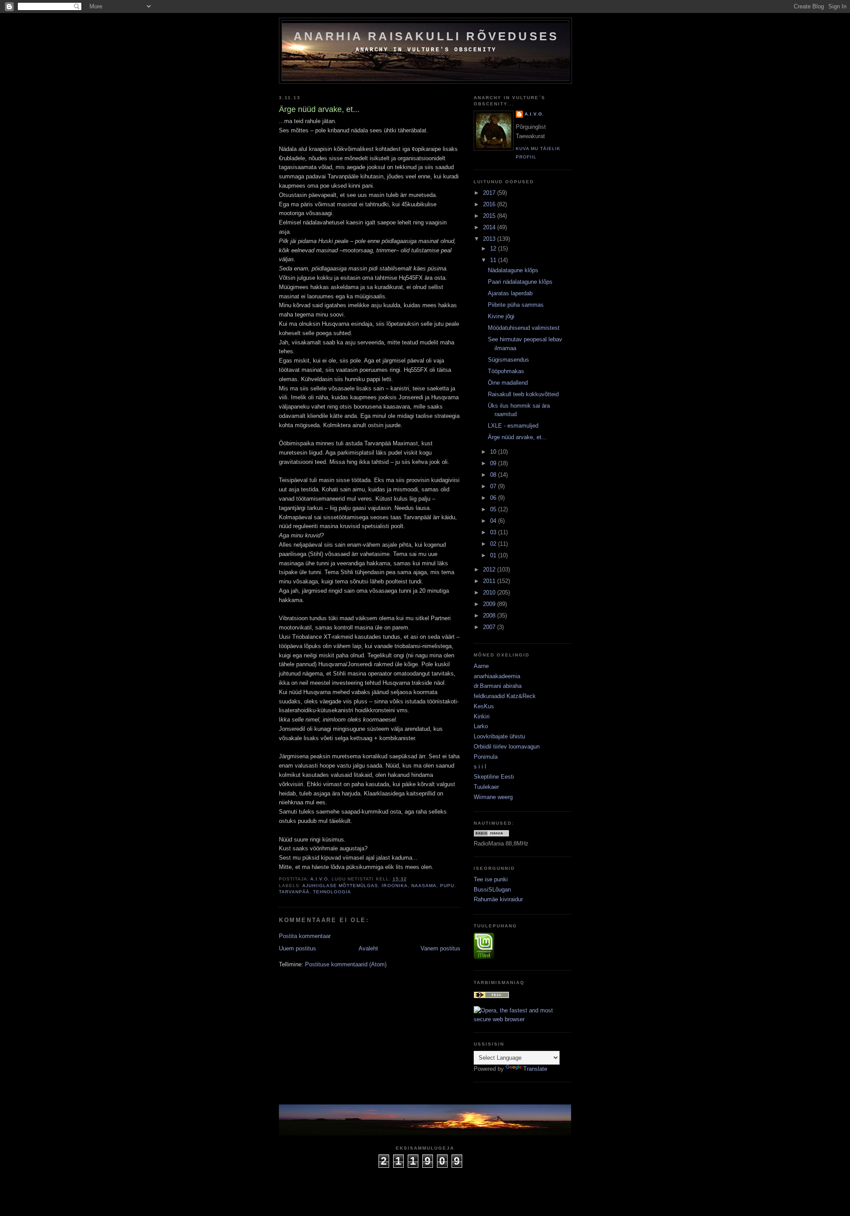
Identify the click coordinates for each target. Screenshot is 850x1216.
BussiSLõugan (492, 889)
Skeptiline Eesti (494, 776)
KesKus (484, 706)
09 (494, 463)
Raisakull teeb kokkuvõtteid (523, 394)
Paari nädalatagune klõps (520, 281)
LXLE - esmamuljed (513, 425)
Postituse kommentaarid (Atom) (345, 964)
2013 (490, 238)
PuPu (447, 885)
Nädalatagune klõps (513, 270)
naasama (424, 885)
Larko (481, 726)
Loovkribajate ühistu (499, 736)
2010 (490, 592)
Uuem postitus (297, 948)
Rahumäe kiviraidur (498, 899)
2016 (490, 204)
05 (494, 509)
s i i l (480, 766)
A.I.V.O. (534, 114)
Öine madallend (508, 382)
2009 (490, 604)
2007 (490, 627)
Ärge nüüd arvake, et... (517, 437)
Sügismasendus (508, 359)
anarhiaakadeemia (497, 676)
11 (494, 260)
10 (494, 451)
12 (494, 248)
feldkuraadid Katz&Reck (505, 696)
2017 (490, 192)
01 (494, 555)
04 (494, 520)
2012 (490, 569)
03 (494, 532)
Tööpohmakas (506, 371)
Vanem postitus (440, 948)
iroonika (394, 885)
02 (494, 543)
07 (494, 486)
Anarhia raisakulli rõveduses (426, 36)
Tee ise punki (491, 879)
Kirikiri (482, 716)
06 (494, 497)
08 (494, 474)
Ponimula (486, 756)
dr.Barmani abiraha (498, 686)
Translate (535, 1068)
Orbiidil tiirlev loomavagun (507, 746)
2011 (490, 581)
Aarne (481, 666)
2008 (490, 615)
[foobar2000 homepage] (491, 996)
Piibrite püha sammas (516, 304)
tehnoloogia (332, 891)
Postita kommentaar (305, 936)
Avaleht (368, 948)
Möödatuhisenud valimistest (524, 327)
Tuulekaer (486, 787)
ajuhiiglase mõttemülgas (340, 885)
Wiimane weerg (493, 797)
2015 (490, 215)
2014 (490, 227)
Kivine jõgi (501, 316)
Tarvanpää (294, 891)
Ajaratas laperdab (510, 293)
